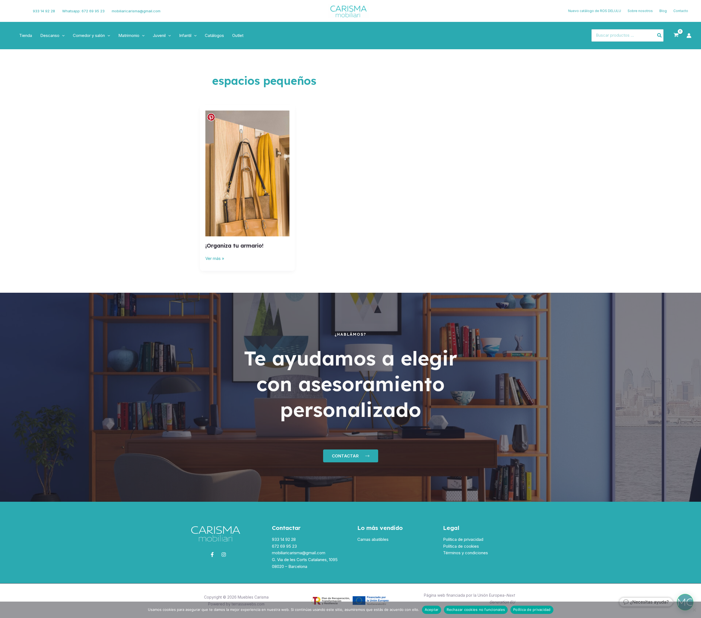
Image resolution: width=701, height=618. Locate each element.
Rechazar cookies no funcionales (476, 609)
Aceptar (432, 609)
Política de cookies (461, 546)
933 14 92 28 (44, 11)
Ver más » (214, 258)
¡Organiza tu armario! (234, 245)
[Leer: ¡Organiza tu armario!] (247, 173)
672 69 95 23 (284, 546)
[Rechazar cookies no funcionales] (694, 610)
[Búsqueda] (659, 35)
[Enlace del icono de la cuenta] (688, 35)
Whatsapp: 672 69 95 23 (83, 11)
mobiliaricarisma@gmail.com (136, 11)
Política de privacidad (463, 539)
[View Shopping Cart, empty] (676, 35)
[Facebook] (12, 11)
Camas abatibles (373, 539)
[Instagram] (21, 11)
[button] (62, 35)
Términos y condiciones (465, 552)
